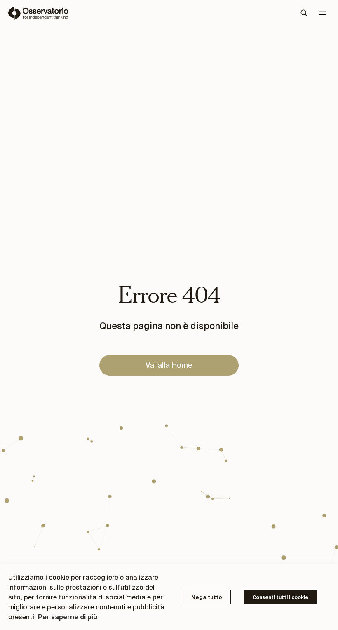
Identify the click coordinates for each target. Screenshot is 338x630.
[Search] (304, 13)
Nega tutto (206, 597)
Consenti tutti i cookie (280, 597)
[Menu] (322, 13)
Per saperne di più (67, 617)
